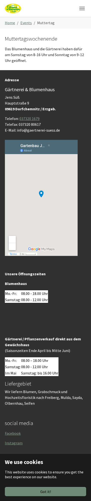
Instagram (14, 443)
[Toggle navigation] (82, 8)
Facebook (13, 433)
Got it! (45, 491)
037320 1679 (29, 118)
